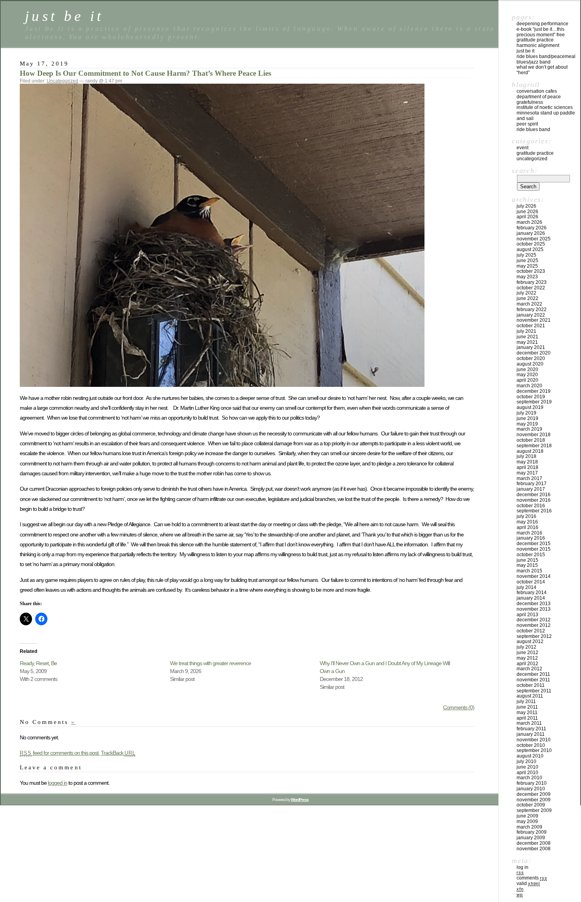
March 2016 (529, 533)
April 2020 (527, 380)
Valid (528, 883)
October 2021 (531, 325)
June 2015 (527, 560)
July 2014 (526, 587)
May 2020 (527, 374)
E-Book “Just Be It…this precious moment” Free (541, 32)
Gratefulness (530, 102)
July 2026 (526, 206)
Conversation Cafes (537, 91)
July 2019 (526, 413)
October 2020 (531, 358)
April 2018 (527, 467)
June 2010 (527, 767)
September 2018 (534, 445)
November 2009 (534, 800)
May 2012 (527, 658)
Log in (522, 867)
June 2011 (527, 707)
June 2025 (527, 260)
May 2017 (527, 473)
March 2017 (529, 478)
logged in (57, 783)
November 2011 (533, 680)
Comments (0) (458, 707)
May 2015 (527, 565)
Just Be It (525, 51)
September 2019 (534, 402)
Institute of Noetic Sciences (545, 107)
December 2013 (534, 603)
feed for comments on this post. (60, 753)
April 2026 (527, 216)
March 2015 (529, 571)
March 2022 (529, 304)
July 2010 (526, 761)
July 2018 (526, 456)
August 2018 (530, 451)
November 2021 (534, 320)
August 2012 (530, 641)
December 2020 (534, 353)
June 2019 (527, 418)
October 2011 (531, 685)
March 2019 (529, 429)
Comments (532, 878)
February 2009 (532, 832)
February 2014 (532, 592)
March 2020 (529, 385)
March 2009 (529, 827)
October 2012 (531, 631)
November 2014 (534, 576)
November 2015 (534, 549)
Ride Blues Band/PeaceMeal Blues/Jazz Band (546, 59)
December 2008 (534, 843)
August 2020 (530, 364)
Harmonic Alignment (538, 45)
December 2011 (533, 674)
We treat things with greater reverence (210, 663)
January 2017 (531, 489)
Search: (525, 170)
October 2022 (531, 288)
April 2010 (527, 772)
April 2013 (527, 614)
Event (522, 147)
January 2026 (531, 233)
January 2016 (531, 538)
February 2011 (531, 728)
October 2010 (531, 745)
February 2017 (532, 483)
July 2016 (526, 516)
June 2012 (527, 652)
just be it (64, 16)
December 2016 (534, 494)
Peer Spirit (527, 124)
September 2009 (534, 810)
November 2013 (534, 609)
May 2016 (527, 522)
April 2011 (527, 718)
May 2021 (527, 342)
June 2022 (527, 298)
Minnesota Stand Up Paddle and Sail (546, 115)
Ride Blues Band (533, 129)
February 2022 (532, 309)
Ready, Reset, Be (38, 663)
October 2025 (531, 244)
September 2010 (534, 750)
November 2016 (534, 500)
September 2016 (534, 511)
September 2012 (534, 636)
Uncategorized (62, 81)
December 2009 (534, 794)
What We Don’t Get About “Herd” (542, 69)
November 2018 (534, 434)
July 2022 (526, 293)
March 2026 (529, 222)
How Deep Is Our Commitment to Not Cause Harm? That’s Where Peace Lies (145, 73)
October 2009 (531, 805)
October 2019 (531, 396)
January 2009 (531, 837)
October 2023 (531, 271)
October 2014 (531, 582)
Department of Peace (539, 96)
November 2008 (534, 848)
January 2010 (531, 788)
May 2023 (527, 276)
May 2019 (527, 424)
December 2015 (534, 543)
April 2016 (527, 527)
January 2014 (531, 598)
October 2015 (531, 554)
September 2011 (534, 691)
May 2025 (527, 266)
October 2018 (531, 440)
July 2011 (526, 701)
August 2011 (530, 696)
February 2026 (532, 228)
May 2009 (527, 821)
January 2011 (531, 734)
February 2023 (532, 282)
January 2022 (531, 315)
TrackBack (118, 753)
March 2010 (529, 777)
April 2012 (527, 663)
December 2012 (534, 620)
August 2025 (530, 249)
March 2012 (529, 668)
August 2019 (530, 407)
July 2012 (526, 647)
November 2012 (534, 625)
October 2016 (531, 505)
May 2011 (527, 712)
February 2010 (532, 783)
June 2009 (527, 816)
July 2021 (526, 331)
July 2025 (526, 255)
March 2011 (529, 723)
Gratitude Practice (535, 40)
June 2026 (527, 211)
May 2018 (527, 462)
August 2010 (530, 756)
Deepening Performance (542, 23)
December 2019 (534, 391)
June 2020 (527, 369)
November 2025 (534, 239)
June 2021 (527, 336)
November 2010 (534, 740)
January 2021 (531, 347)
